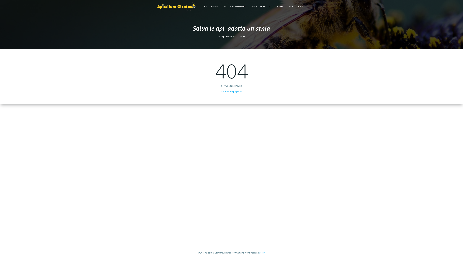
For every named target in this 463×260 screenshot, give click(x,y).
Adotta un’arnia (210, 6)
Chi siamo (280, 6)
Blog (291, 6)
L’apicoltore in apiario (233, 6)
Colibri (262, 252)
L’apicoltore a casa (260, 6)
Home (300, 6)
